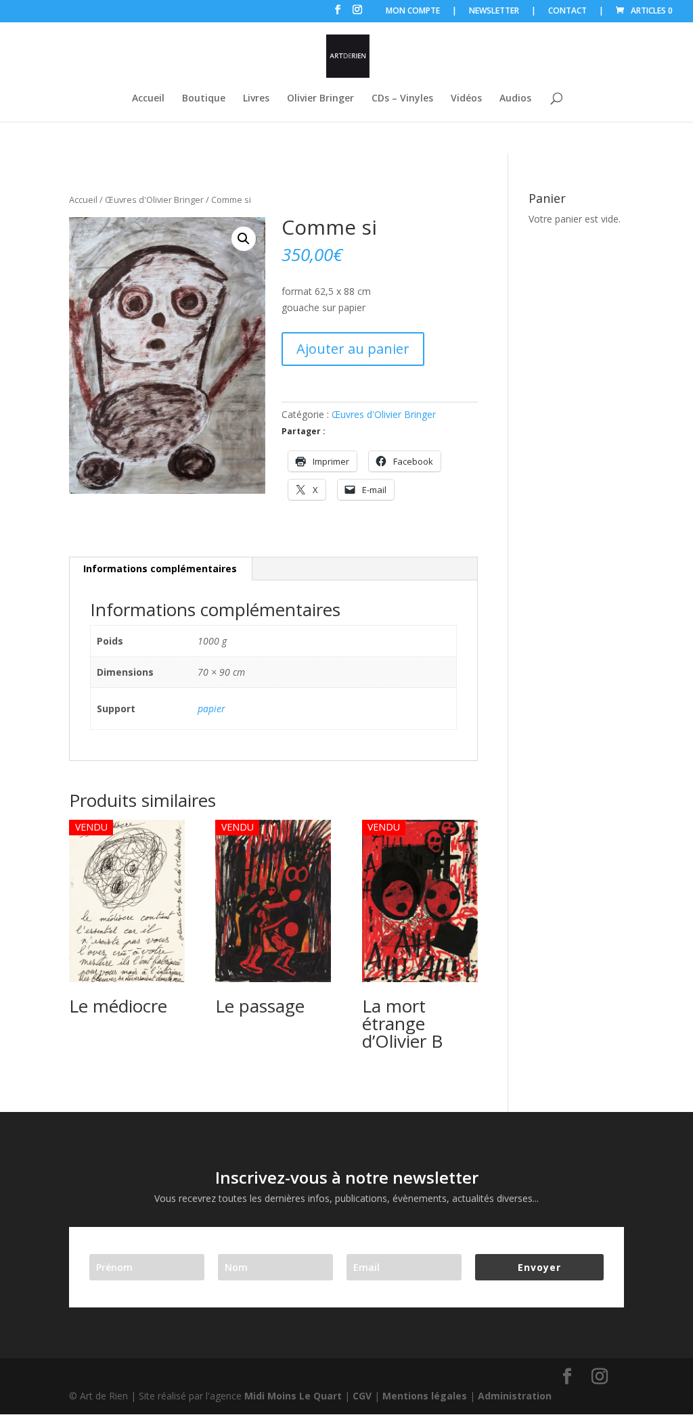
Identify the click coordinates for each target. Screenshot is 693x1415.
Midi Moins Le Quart (293, 1395)
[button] (243, 239)
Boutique (203, 98)
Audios (515, 98)
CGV (362, 1395)
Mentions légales (424, 1395)
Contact (567, 11)
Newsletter (494, 11)
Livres (256, 98)
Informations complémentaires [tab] (160, 568)
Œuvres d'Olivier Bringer (154, 199)
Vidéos (466, 98)
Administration (515, 1395)
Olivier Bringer (320, 98)
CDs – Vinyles (402, 98)
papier (211, 708)
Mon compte (413, 11)
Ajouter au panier (352, 349)
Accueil (148, 98)
